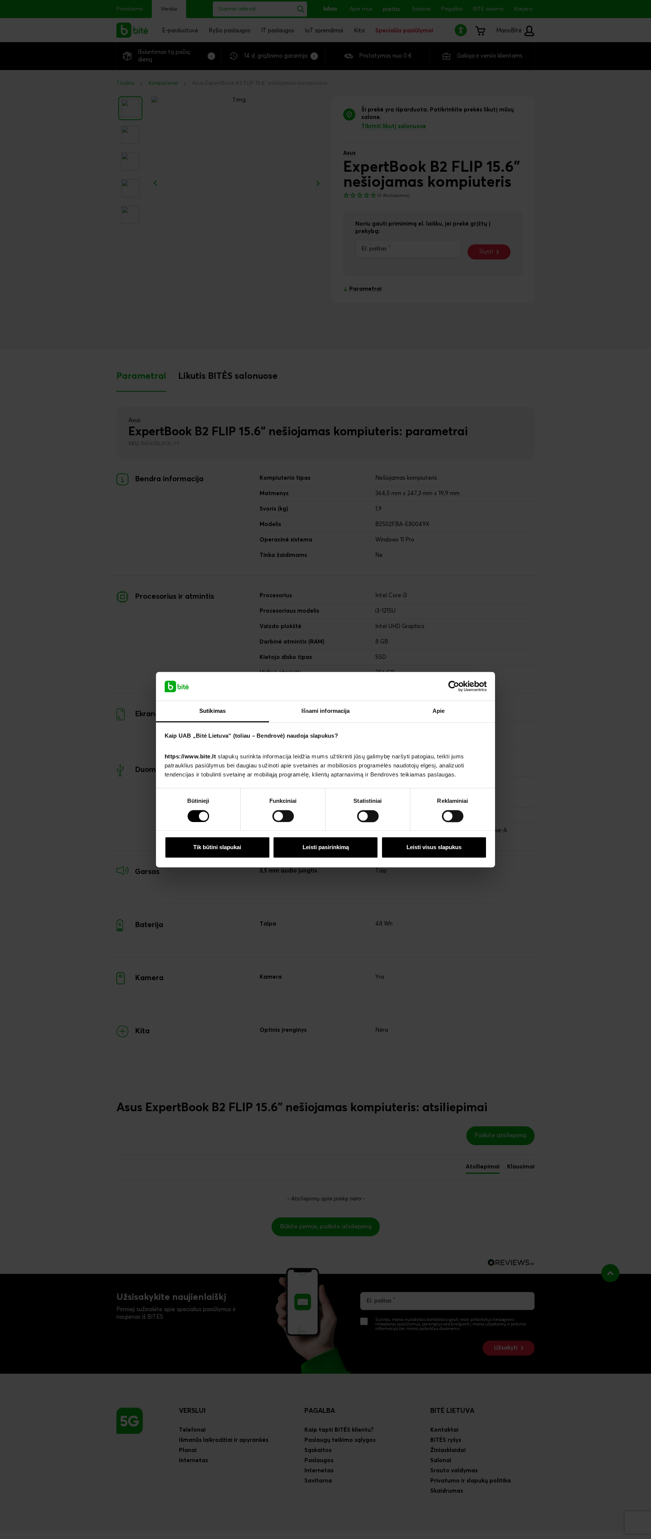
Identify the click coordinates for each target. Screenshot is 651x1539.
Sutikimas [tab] (212, 711)
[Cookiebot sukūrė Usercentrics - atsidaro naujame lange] (454, 686)
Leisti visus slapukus (434, 847)
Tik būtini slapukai (217, 847)
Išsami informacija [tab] (325, 711)
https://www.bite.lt (190, 756)
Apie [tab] (438, 711)
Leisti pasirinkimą (326, 847)
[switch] (283, 816)
